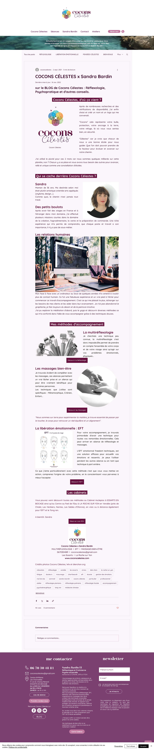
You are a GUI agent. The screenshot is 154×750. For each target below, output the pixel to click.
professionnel (105, 579)
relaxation (40, 570)
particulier (93, 579)
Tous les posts (29, 54)
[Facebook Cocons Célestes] (34, 710)
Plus (119, 54)
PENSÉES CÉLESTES (91, 54)
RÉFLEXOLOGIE (45, 54)
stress (84, 570)
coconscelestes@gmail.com (79, 43)
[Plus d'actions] (117, 69)
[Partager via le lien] (53, 601)
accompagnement (109, 583)
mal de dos (41, 579)
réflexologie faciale (92, 583)
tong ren (58, 588)
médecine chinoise (72, 588)
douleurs (49, 574)
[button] (127, 54)
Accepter (143, 746)
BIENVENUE (108, 54)
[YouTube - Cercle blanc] (45, 710)
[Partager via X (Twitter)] (42, 601)
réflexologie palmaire (73, 583)
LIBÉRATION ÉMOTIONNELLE (67, 54)
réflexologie (52, 570)
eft (82, 574)
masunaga (60, 574)
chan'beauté (72, 574)
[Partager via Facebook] (36, 601)
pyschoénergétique (44, 588)
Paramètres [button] (118, 746)
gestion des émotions (104, 574)
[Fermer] (151, 746)
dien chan (93, 570)
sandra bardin (64, 579)
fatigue (39, 574)
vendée (63, 570)
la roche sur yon (107, 570)
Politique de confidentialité (18, 747)
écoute (89, 574)
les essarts (74, 570)
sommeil (52, 579)
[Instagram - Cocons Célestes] (39, 710)
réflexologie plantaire (53, 583)
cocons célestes (79, 579)
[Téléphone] (122, 31)
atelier (39, 583)
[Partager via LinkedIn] (47, 601)
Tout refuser (130, 746)
